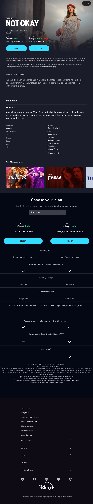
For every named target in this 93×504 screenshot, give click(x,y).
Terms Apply (32, 364)
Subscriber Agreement (27, 426)
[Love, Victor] (25, 177)
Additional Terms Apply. (48, 66)
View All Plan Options (15, 74)
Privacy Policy (25, 413)
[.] (22, 479)
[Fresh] (65, 177)
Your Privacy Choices (27, 430)
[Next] (89, 177)
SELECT (16, 48)
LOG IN (86, 3)
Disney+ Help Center (72, 380)
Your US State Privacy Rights (29, 421)
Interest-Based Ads (26, 435)
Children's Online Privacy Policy (30, 417)
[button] (46, 440)
